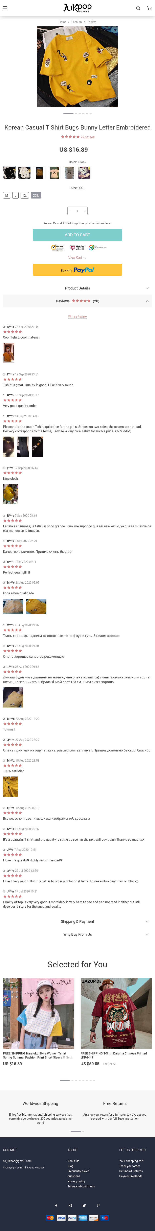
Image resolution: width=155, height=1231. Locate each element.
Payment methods (130, 1176)
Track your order (129, 1166)
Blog (70, 1166)
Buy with (67, 270)
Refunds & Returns (131, 1171)
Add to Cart (77, 234)
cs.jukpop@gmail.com (17, 1161)
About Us (73, 1161)
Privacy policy (76, 1181)
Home (62, 22)
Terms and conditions (81, 1186)
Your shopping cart (131, 1161)
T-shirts (91, 22)
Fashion (76, 22)
